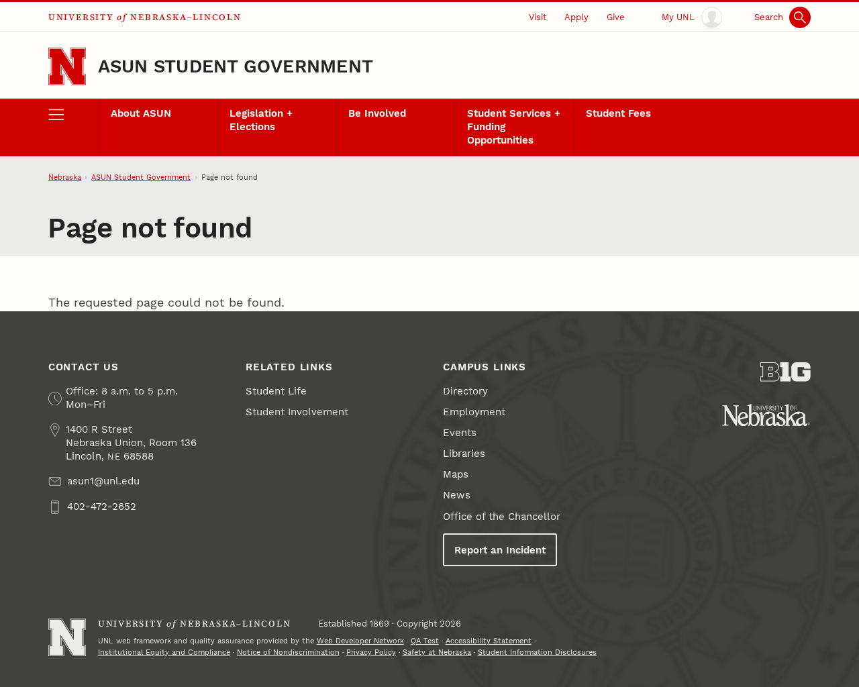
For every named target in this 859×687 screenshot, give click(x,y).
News (456, 495)
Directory (465, 391)
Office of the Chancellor (501, 517)
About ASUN (141, 113)
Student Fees (618, 113)
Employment (474, 412)
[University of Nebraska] (766, 415)
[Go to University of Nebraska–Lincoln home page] (67, 66)
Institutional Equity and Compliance (164, 652)
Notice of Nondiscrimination (288, 652)
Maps (455, 474)
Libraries (464, 453)
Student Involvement (297, 412)
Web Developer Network (360, 641)
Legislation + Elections (261, 120)
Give (616, 17)
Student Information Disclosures (537, 652)
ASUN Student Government (235, 66)
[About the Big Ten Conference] (785, 372)
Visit (537, 17)
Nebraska (64, 177)
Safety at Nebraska (437, 652)
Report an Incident (500, 550)
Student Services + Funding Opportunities (513, 126)
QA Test (425, 641)
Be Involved (377, 113)
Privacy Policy (371, 652)
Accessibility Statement (489, 641)
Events (459, 433)
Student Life (276, 391)
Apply (576, 17)
